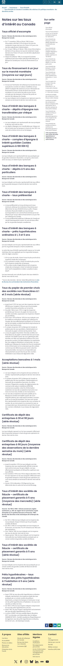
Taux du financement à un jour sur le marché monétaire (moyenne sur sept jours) (52, 34)
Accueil (4, 8)
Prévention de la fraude (7, 650)
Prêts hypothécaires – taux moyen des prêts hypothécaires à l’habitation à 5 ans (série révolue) (52, 136)
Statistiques (13, 8)
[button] (47, 625)
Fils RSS (50, 644)
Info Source (36, 656)
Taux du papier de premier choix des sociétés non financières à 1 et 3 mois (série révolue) (51, 85)
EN (54, 2)
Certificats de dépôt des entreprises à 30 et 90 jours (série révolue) (52, 96)
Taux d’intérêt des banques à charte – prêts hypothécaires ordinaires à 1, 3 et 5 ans (51, 75)
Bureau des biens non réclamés (22, 643)
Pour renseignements (53, 639)
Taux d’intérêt (24, 8)
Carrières (5, 638)
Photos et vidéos (7, 643)
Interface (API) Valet (54, 649)
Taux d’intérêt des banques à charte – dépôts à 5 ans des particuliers (51, 61)
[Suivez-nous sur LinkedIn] (37, 663)
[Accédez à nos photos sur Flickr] (42, 663)
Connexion (22, 646)
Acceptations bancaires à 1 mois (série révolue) (52, 91)
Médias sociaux (53, 647)
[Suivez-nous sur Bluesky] (31, 663)
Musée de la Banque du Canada (23, 639)
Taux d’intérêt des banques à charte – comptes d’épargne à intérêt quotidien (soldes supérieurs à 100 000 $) (51, 52)
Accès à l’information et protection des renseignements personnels (39, 651)
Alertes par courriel (54, 642)
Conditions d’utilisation (36, 642)
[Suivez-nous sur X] (16, 663)
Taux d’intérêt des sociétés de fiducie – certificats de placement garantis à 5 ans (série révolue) (51, 127)
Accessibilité (6, 640)
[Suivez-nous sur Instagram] (26, 663)
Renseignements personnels (38, 646)
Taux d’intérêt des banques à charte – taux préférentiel (51, 68)
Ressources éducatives (5, 646)
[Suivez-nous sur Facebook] (21, 663)
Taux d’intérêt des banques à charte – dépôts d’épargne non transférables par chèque (52, 42)
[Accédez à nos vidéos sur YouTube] (47, 663)
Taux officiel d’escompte (49, 28)
